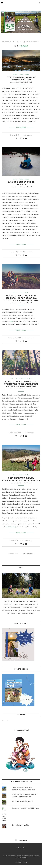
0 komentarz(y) (27, 252)
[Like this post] (16, 138)
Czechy (12, 378)
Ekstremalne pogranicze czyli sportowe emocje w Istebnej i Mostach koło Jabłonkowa (21, 384)
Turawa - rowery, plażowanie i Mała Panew (25, 808)
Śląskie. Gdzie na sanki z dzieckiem (21, 183)
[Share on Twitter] (21, 138)
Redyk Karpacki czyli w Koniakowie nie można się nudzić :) (21, 479)
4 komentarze (29, 338)
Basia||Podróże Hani (26, 82)
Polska (21, 74)
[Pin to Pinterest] (23, 138)
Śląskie (27, 74)
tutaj (11, 321)
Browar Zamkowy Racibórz (20, 825)
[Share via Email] (26, 138)
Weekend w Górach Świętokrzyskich (23, 801)
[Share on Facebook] (18, 138)
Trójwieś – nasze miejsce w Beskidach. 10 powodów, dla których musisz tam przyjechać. (21, 298)
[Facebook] (18, 847)
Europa (15, 74)
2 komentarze (28, 135)
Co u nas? (5, 721)
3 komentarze (29, 433)
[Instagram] (23, 847)
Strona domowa (6, 41)
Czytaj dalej (21, 127)
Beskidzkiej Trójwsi (11, 527)
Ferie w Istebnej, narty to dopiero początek (21, 78)
